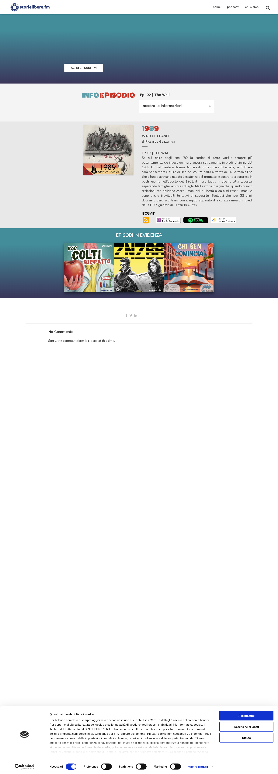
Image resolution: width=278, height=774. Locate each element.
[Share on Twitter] (130, 315)
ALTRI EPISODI (81, 68)
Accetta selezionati (246, 726)
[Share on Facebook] (126, 315)
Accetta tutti (246, 715)
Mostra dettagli (198, 766)
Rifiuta (246, 737)
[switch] (106, 766)
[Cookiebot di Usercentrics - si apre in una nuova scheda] (24, 766)
